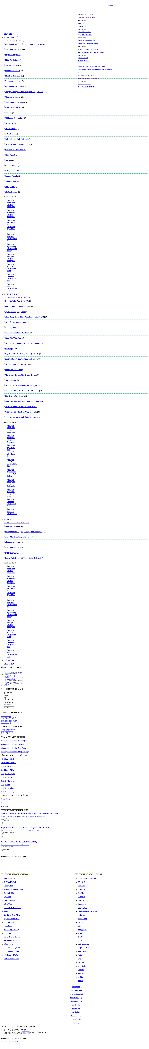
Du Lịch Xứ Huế (83, 61)
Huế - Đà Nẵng (23, 333)
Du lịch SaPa (6, 766)
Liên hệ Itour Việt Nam (6, 733)
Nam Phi (15, 181)
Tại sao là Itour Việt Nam (7, 732)
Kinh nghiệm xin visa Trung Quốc (14, 741)
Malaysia (16, 97)
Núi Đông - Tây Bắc (29, 412)
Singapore (17, 81)
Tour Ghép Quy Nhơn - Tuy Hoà (9, 720)
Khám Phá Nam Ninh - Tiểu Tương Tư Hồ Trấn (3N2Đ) (19, 842)
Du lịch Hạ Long (7, 792)
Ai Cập (14, 187)
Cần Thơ (15, 380)
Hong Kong (19, 102)
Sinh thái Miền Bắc (28, 417)
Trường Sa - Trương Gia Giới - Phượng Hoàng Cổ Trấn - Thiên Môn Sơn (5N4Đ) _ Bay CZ (30, 813)
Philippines (18, 118)
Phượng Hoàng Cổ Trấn (33, 92)
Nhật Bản (16, 55)
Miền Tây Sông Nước (30, 401)
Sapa (11, 349)
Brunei (13, 123)
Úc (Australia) (22, 144)
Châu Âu (16, 60)
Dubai (12, 134)
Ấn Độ (13, 129)
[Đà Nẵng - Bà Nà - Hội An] (85, 14)
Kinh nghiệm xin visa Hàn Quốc (13, 748)
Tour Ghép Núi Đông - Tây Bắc (8, 717)
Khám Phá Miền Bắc (30, 391)
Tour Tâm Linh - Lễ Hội (86, 87)
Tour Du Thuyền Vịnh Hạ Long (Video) (91, 52)
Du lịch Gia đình (11, 279)
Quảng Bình (20, 312)
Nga (10, 160)
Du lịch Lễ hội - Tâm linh (11, 229)
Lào (10, 113)
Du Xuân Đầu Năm (28, 407)
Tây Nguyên (20, 396)
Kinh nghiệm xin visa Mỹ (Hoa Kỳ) (15, 752)
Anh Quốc (17, 171)
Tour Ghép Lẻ (22, 301)
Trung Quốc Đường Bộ (32, 44)
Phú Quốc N (82, 26)
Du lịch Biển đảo (12, 240)
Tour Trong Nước (12, 675)
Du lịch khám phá (11, 206)
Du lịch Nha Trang (8, 781)
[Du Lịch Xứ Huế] (83, 58)
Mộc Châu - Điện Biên (85, 35)
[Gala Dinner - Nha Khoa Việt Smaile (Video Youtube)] (92, 66)
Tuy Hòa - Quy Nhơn (30, 354)
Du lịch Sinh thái (12, 289)
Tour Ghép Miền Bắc (6, 716)
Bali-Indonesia (23, 139)
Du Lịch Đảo (20, 322)
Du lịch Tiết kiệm (11, 269)
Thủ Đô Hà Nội (23, 306)
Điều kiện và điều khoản (7, 731)
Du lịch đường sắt (11, 260)
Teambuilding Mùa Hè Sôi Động (88, 78)
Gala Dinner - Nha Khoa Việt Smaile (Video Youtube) (95, 69)
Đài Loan (16, 107)
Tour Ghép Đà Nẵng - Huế (7, 718)
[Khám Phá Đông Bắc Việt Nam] (86, 40)
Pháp (11, 155)
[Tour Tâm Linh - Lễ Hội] (84, 84)
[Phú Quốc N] (82, 23)
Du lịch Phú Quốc (8, 774)
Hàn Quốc (17, 49)
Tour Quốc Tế (11, 679)
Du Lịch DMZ (22, 364)
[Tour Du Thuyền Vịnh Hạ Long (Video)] (88, 49)
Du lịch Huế (5, 785)
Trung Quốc (20, 86)
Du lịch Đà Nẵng (7, 788)
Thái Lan (16, 76)
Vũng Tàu (17, 338)
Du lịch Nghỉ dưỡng (12, 250)
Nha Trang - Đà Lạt (29, 375)
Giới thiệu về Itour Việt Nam (8, 729)
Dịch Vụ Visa (11, 682)
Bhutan (14, 192)
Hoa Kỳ (14, 65)
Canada (14, 176)
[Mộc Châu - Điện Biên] (84, 32)
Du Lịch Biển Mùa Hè (32, 343)
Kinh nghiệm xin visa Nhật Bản (13, 744)
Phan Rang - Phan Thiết (34, 317)
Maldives (16, 71)
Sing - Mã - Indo (24, 537)
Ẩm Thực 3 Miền (7, 770)
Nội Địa (14, 553)
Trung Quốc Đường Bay (33, 532)
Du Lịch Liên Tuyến (29, 386)
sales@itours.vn (25, 1031)
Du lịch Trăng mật (11, 216)
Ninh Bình (17, 370)
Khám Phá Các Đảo (8, 763)
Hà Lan (14, 166)
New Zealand (20, 150)
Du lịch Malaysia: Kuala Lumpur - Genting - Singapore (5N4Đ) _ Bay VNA (25, 828)
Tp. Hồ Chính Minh (29, 359)
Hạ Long (15, 327)
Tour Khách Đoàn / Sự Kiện (15, 672)
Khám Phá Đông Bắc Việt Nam (88, 43)
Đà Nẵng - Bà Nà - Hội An (86, 17)
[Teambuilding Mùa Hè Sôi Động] (86, 75)
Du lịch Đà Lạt (6, 777)
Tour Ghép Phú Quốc (6, 723)
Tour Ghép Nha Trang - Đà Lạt (8, 721)
